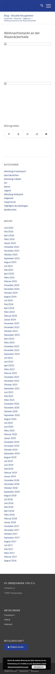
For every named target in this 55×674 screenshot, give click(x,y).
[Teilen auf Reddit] (36, 134)
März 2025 (9, 277)
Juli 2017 (8, 545)
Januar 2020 (10, 438)
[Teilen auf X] (18, 134)
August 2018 (10, 495)
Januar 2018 (10, 522)
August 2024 (10, 296)
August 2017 (10, 541)
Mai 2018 (8, 507)
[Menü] (47, 5)
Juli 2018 (8, 499)
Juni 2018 (8, 503)
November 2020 (11, 407)
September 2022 (12, 354)
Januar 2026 (10, 243)
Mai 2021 (8, 396)
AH (5, 182)
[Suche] (40, 5)
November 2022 (11, 350)
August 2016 (10, 560)
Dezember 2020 (11, 403)
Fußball (7, 619)
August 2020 (10, 419)
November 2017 (11, 530)
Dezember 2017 (11, 526)
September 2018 (12, 491)
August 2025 (10, 262)
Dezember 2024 (11, 285)
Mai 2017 (8, 549)
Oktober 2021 (10, 384)
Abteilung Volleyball (13, 194)
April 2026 (9, 235)
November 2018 (11, 484)
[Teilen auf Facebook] (9, 134)
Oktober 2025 (10, 254)
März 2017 (9, 553)
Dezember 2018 (11, 480)
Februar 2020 (10, 434)
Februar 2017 (10, 556)
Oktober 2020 (10, 411)
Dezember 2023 (11, 323)
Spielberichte (10, 209)
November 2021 (11, 380)
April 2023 (9, 338)
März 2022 (9, 369)
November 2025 (11, 250)
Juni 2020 (8, 426)
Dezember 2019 (11, 442)
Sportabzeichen (11, 175)
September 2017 (12, 537)
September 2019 (12, 453)
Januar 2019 (10, 476)
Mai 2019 (8, 468)
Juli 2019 (8, 461)
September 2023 (12, 335)
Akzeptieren (39, 667)
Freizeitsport (9, 615)
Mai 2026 (8, 231)
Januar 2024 (10, 319)
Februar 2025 (10, 281)
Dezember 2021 (11, 377)
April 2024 (9, 308)
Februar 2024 (10, 315)
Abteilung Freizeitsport (15, 171)
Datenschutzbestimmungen (18, 667)
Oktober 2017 (10, 533)
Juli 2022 (8, 357)
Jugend (7, 190)
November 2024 (11, 289)
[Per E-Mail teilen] (46, 134)
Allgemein (8, 198)
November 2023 (11, 327)
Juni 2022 (8, 361)
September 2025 (12, 258)
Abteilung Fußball (12, 179)
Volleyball (8, 624)
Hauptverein (10, 202)
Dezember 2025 (11, 247)
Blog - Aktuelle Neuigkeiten (18, 15)
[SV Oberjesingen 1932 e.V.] (22, 5)
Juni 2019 (8, 465)
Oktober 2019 (10, 449)
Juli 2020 (8, 423)
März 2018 (9, 514)
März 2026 (9, 239)
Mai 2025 (8, 269)
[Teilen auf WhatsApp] (27, 134)
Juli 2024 (8, 300)
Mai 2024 (8, 304)
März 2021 (9, 400)
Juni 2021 (8, 392)
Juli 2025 (8, 266)
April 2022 (9, 365)
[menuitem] (40, 5)
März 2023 (9, 342)
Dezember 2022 (11, 346)
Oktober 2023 (10, 331)
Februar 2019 (10, 472)
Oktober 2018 (10, 488)
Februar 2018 (10, 518)
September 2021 (12, 388)
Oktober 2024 (10, 292)
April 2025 (9, 273)
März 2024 (9, 312)
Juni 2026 (8, 227)
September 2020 (12, 415)
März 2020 (9, 430)
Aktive (7, 186)
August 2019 (10, 457)
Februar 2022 (10, 373)
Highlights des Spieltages (16, 205)
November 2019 (11, 445)
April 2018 (9, 511)
